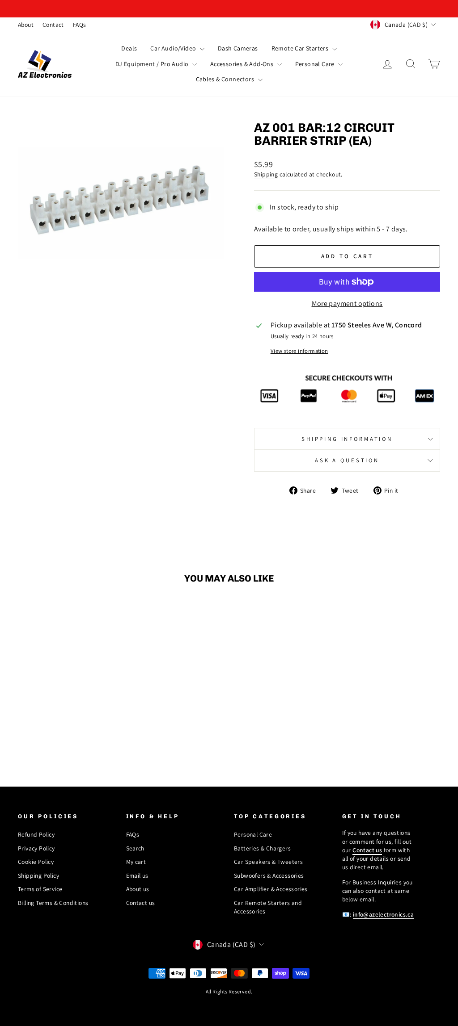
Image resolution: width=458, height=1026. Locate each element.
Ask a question (347, 460)
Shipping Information (347, 439)
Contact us (140, 903)
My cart (136, 862)
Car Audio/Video (173, 48)
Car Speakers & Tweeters (268, 862)
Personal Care (315, 64)
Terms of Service (40, 889)
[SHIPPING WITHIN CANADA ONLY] (229, 8)
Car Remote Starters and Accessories (268, 907)
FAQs (79, 25)
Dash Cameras (238, 48)
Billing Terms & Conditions (53, 903)
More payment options (347, 303)
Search (135, 848)
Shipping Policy (38, 875)
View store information (299, 351)
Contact (53, 25)
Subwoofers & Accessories (269, 875)
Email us (137, 875)
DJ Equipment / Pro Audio (152, 64)
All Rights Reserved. (229, 991)
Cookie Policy (36, 862)
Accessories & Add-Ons (242, 64)
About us (137, 889)
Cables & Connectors (226, 79)
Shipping (266, 174)
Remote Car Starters (300, 48)
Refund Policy (36, 834)
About (26, 25)
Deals (129, 48)
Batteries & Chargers (262, 848)
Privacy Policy (36, 848)
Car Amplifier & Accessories (271, 889)
